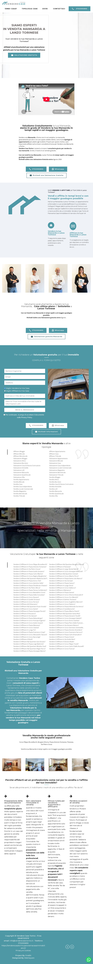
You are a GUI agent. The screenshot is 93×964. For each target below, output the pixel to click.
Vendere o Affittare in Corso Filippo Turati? (64, 644)
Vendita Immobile (55, 487)
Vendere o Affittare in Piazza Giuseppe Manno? (29, 651)
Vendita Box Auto (55, 482)
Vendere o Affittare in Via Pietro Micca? (26, 588)
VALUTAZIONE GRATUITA (25, 55)
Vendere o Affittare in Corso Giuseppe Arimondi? (66, 571)
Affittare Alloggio (19, 451)
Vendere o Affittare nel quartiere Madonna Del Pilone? (32, 578)
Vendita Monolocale (20, 494)
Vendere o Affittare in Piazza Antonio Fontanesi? (29, 567)
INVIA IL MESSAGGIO (24, 410)
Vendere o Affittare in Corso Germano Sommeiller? (66, 628)
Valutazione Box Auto (20, 463)
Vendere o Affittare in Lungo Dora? (61, 586)
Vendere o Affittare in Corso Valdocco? (62, 588)
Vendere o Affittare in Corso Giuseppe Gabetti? (65, 618)
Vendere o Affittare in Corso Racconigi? (26, 637)
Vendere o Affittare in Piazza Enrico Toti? (27, 581)
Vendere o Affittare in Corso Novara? (26, 597)
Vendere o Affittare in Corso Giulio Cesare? (28, 623)
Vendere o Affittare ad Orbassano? (25, 604)
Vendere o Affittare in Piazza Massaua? (26, 625)
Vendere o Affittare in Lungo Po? (24, 630)
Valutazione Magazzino (57, 470)
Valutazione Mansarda (21, 472)
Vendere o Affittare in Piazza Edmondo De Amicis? (66, 607)
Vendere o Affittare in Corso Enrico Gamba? (64, 621)
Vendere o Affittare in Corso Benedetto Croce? (29, 592)
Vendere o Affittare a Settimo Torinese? (62, 599)
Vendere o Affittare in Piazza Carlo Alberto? (28, 574)
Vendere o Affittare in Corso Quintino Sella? (28, 583)
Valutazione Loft (18, 470)
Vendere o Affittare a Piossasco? (24, 614)
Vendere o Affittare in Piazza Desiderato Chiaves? (30, 586)
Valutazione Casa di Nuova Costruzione (26, 466)
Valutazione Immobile (20, 468)
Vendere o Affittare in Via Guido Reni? (62, 639)
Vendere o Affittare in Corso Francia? (62, 649)
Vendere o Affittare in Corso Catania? (26, 628)
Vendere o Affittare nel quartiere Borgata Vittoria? (66, 564)
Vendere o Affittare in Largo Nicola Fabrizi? (63, 569)
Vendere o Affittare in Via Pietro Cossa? (26, 569)
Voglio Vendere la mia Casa (17, 388)
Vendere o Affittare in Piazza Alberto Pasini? (64, 611)
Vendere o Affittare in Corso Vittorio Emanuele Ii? (66, 595)
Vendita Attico (54, 480)
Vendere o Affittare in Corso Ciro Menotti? (63, 597)
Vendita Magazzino (19, 491)
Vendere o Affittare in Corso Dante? (25, 609)
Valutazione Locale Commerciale (60, 468)
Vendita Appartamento (21, 480)
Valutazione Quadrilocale (22, 475)
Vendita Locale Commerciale (23, 489)
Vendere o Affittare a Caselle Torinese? (26, 599)
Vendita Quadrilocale (56, 494)
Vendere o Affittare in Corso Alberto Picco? (64, 576)
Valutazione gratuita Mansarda (48, 336)
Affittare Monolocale (20, 456)
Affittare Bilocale (19, 454)
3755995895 (81, 9)
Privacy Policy (26, 417)
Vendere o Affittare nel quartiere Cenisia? (63, 574)
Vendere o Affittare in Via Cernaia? (61, 581)
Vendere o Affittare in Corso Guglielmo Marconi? (66, 602)
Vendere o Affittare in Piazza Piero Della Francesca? (66, 623)
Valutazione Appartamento (58, 458)
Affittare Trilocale (55, 456)
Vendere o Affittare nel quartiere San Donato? (29, 642)
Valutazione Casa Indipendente (59, 466)
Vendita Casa (17, 484)
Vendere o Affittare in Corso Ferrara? (26, 602)
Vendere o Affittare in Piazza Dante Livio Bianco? (65, 578)
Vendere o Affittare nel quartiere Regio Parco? (29, 649)
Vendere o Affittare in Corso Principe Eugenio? (29, 621)
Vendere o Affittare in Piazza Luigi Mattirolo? (28, 644)
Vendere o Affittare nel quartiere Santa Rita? (64, 614)
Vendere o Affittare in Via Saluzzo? (25, 616)
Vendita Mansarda (55, 491)
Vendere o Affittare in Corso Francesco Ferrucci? (65, 632)
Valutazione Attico (19, 461)
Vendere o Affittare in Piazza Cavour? (62, 583)
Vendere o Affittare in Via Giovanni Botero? (64, 625)
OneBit (28, 955)
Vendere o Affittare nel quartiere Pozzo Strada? (29, 607)
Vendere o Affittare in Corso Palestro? (62, 604)
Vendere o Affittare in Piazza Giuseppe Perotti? (29, 611)
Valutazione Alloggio (20, 458)
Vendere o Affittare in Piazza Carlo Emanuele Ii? (65, 635)
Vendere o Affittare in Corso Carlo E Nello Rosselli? (66, 646)
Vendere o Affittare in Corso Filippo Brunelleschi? (30, 564)
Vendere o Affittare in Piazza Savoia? (61, 592)
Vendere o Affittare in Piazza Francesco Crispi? (29, 632)
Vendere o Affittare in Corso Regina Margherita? (29, 576)
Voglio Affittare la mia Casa (17, 391)
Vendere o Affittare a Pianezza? (60, 567)
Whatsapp (59, 169)
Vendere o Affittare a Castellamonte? (62, 609)
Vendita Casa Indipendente (22, 487)
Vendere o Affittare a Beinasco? (60, 590)
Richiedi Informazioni (48, 432)
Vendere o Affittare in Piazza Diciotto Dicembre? (65, 630)
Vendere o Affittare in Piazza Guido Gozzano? (28, 571)
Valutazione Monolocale (57, 472)
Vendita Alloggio (54, 477)
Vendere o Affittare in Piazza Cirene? (61, 637)
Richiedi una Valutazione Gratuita (48, 175)
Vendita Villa (53, 496)
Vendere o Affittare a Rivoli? (23, 639)
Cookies (27, 950)
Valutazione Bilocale (56, 461)
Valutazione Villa (19, 477)
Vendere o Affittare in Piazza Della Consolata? (29, 595)
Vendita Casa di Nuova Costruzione (61, 484)
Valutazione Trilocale (56, 475)
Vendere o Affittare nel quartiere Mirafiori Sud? (29, 646)
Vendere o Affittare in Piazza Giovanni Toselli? (64, 616)
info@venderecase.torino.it (21, 941)
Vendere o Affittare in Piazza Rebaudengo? (28, 618)
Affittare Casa (53, 454)
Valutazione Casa (55, 463)
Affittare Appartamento (57, 451)
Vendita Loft (53, 489)
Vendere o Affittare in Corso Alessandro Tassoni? (30, 635)
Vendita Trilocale (19, 496)
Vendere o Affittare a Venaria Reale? (61, 642)
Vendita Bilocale (18, 482)
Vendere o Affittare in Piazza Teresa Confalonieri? (30, 590)
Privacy (19, 950)
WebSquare (29, 958)
